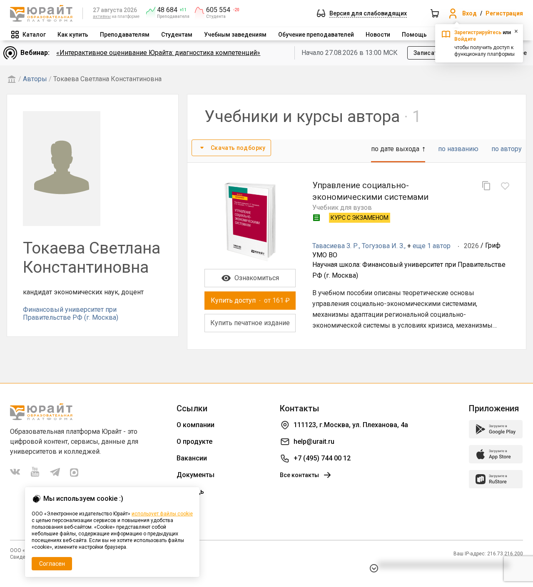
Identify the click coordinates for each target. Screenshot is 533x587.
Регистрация (504, 13)
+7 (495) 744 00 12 (322, 458)
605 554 (218, 10)
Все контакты (299, 475)
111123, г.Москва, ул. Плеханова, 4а (351, 425)
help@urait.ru (314, 441)
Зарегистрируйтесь (477, 32)
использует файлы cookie (162, 514)
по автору (506, 149)
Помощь (414, 34)
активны (102, 16)
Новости (378, 34)
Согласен (52, 563)
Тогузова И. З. (383, 246)
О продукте (194, 441)
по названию (458, 149)
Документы (195, 475)
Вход (469, 13)
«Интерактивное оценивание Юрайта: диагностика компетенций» (158, 53)
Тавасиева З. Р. (335, 246)
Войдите (465, 39)
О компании (195, 425)
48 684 (167, 10)
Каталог (34, 34)
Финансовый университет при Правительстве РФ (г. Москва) (70, 313)
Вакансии (192, 458)
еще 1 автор (432, 246)
